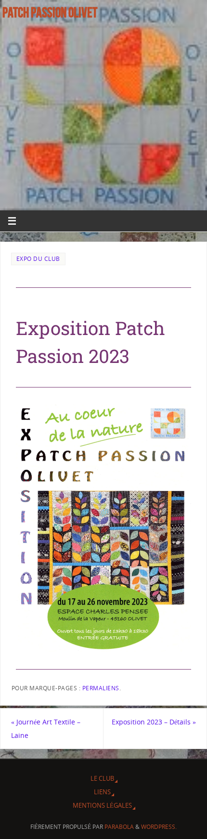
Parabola (119, 827)
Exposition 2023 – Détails (154, 721)
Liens (102, 791)
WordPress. (159, 827)
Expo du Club (38, 259)
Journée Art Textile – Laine (45, 728)
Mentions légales (102, 805)
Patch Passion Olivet (49, 12)
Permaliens (100, 688)
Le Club (102, 778)
